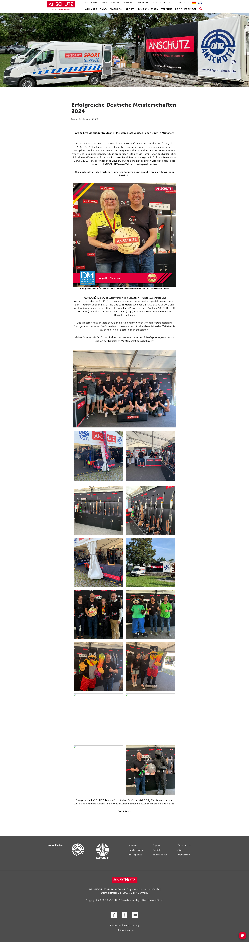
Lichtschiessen (147, 9)
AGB (179, 849)
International (160, 854)
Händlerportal (135, 849)
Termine (166, 9)
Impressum (183, 854)
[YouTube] (135, 915)
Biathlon (116, 9)
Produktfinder (186, 9)
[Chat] (242, 935)
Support (157, 845)
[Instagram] (124, 915)
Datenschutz (184, 845)
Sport (130, 9)
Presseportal (135, 854)
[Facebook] (114, 915)
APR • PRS (91, 9)
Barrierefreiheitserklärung (124, 925)
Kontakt (157, 849)
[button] (75, 234)
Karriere (132, 845)
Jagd (103, 9)
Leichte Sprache (124, 930)
